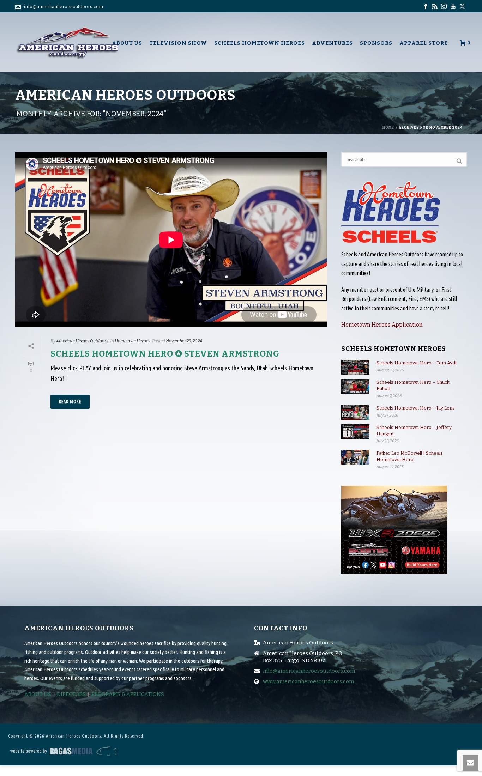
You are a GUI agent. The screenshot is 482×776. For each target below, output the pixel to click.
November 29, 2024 (184, 341)
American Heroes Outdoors (82, 341)
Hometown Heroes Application (382, 324)
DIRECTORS (71, 694)
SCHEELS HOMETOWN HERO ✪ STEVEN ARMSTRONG (165, 354)
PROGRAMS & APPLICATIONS (127, 694)
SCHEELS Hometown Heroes (259, 43)
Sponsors (376, 43)
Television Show (178, 43)
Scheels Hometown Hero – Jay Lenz (415, 408)
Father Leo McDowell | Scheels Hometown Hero (409, 456)
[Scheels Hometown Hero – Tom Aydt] (355, 367)
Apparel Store (423, 43)
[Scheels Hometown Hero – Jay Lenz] (355, 412)
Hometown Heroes (132, 341)
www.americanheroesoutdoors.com (308, 681)
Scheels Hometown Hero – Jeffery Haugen (414, 430)
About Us (127, 43)
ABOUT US (37, 694)
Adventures (332, 43)
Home (388, 128)
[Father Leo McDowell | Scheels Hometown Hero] (355, 457)
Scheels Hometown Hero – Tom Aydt (416, 362)
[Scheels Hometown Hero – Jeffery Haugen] (355, 431)
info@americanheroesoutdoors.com (63, 6)
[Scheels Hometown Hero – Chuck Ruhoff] (355, 386)
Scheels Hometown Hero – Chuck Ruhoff (413, 385)
